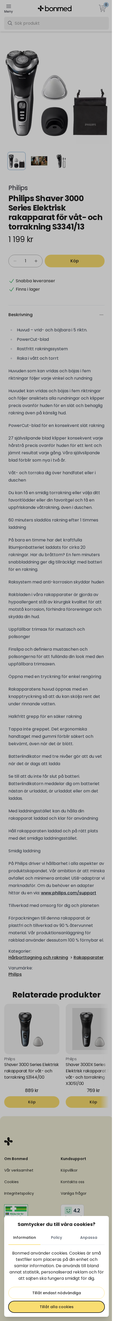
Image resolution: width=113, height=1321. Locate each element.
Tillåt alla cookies (57, 1306)
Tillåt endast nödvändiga (56, 1293)
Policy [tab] (56, 1237)
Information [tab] (24, 1237)
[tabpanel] (56, 1281)
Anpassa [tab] (88, 1237)
